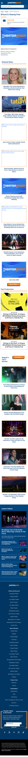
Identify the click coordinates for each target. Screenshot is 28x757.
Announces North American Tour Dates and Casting (14, 88)
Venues (6, 11)
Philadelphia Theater (14, 611)
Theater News (14, 631)
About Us (14, 702)
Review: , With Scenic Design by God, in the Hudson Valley (14, 496)
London (14, 685)
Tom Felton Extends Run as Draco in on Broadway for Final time (14, 386)
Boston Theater (14, 602)
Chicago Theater (14, 596)
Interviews (14, 639)
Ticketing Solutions (14, 705)
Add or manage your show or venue (14, 700)
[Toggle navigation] (1, 3)
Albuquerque (14, 312)
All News (14, 677)
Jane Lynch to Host (14, 143)
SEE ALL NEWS (13, 284)
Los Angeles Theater (14, 599)
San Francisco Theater (14, 613)
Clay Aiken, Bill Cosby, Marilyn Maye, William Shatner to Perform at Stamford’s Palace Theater (14, 115)
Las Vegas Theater (14, 605)
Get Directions (4, 54)
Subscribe (13, 727)
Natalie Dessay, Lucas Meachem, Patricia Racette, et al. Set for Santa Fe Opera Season (14, 253)
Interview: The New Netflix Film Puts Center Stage (14, 468)
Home (2, 11)
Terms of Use (7, 750)
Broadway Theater (14, 593)
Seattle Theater (14, 616)
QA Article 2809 (14, 280)
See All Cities (14, 625)
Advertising (14, 697)
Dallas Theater (14, 651)
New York (14, 682)
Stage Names (14, 691)
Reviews (14, 634)
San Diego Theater (14, 665)
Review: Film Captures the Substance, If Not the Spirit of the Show (14, 440)
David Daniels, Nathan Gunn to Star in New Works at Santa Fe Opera (14, 170)
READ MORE (18, 357)
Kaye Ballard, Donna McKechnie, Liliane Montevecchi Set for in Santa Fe (14, 225)
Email (4, 723)
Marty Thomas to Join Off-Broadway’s (14, 197)
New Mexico (4, 17)
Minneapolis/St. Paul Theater (14, 622)
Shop (14, 694)
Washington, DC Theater (14, 619)
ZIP (3, 725)
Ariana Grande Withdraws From (14, 413)
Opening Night (14, 636)
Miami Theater (14, 608)
